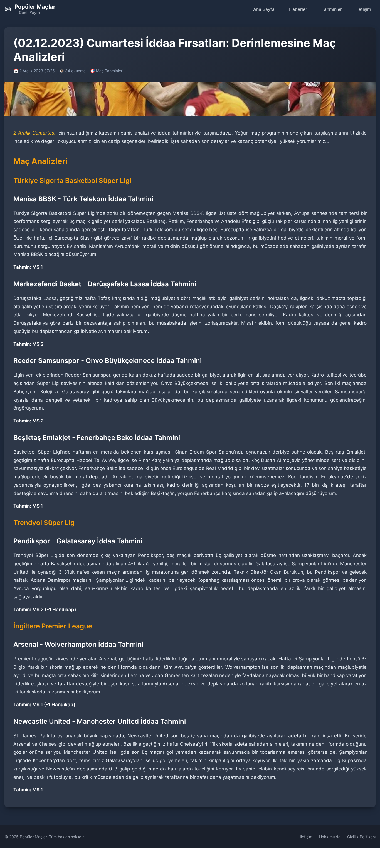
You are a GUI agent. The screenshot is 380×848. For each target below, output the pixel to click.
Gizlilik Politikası (361, 836)
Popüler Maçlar (34, 6)
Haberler (298, 9)
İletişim (363, 9)
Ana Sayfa (264, 9)
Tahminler (332, 9)
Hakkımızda (329, 836)
